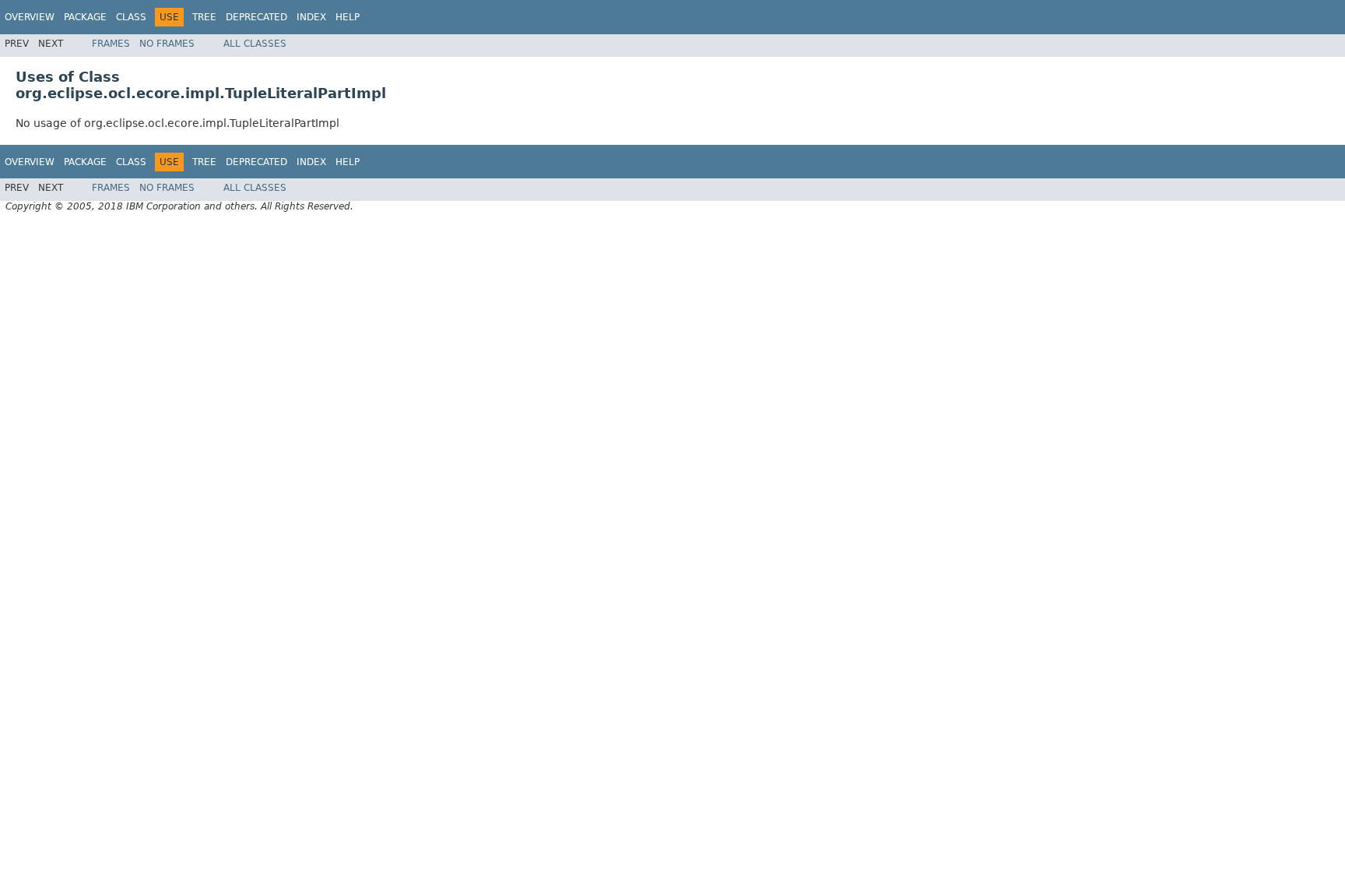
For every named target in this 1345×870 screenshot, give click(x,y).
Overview (29, 17)
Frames (111, 43)
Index (311, 17)
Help (347, 17)
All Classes (254, 43)
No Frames (167, 43)
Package (85, 17)
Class (131, 17)
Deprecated (256, 17)
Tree (204, 17)
